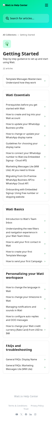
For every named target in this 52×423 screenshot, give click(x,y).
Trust (26, 408)
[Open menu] (46, 5)
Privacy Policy (37, 405)
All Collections (9, 34)
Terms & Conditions (17, 405)
